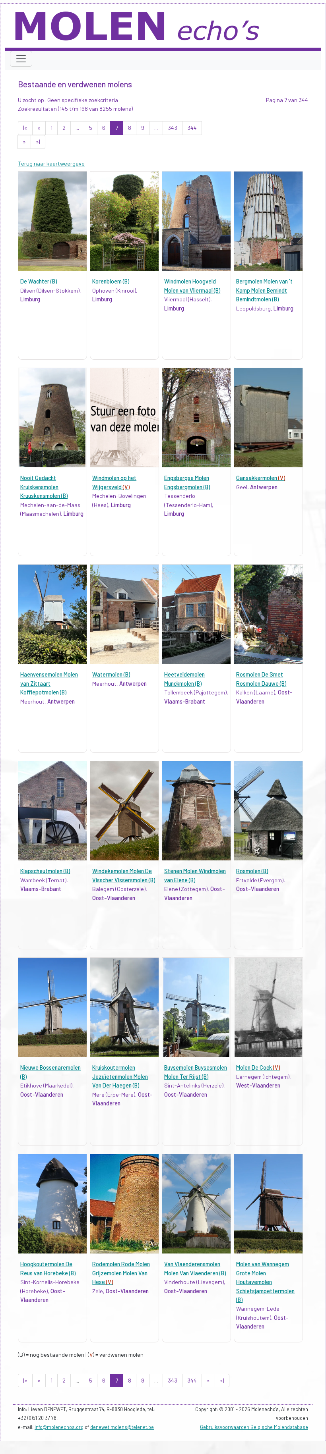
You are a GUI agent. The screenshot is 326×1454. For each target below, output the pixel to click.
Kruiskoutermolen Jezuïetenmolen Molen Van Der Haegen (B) (120, 1076)
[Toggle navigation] (21, 59)
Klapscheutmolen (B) (45, 871)
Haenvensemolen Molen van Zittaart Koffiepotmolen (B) (49, 683)
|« (25, 127)
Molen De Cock (258, 1067)
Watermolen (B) (111, 674)
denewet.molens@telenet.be (122, 1427)
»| (38, 141)
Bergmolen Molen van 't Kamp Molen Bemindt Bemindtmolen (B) (264, 290)
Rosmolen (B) (252, 871)
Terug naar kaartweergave (51, 163)
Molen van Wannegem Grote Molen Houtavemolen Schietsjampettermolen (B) (265, 1282)
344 (192, 127)
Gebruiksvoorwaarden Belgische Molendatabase (254, 1427)
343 (172, 127)
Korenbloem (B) (110, 281)
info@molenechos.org (59, 1427)
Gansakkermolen (260, 477)
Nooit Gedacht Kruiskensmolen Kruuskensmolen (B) (44, 486)
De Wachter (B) (38, 281)
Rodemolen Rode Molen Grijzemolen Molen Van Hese (121, 1273)
